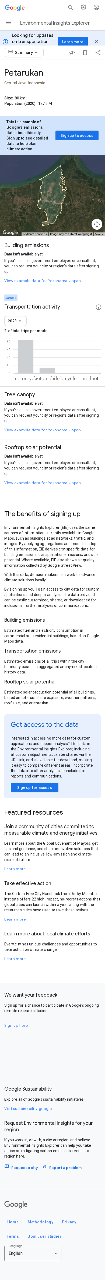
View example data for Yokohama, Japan (42, 280)
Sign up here (16, 1025)
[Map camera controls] (97, 224)
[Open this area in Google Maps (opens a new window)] (10, 232)
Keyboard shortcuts (35, 234)
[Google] (15, 1204)
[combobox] (27, 52)
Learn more (15, 868)
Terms (99, 234)
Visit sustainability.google (28, 1108)
